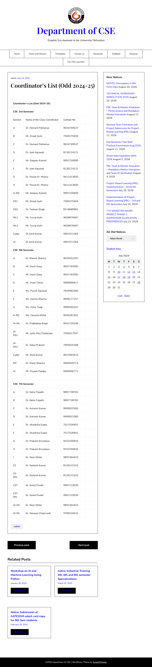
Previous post (21, 545)
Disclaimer (98, 53)
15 (108, 277)
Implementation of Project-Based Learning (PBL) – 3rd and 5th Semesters (123, 200)
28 (138, 282)
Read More (19, 590)
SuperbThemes (100, 662)
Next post (83, 545)
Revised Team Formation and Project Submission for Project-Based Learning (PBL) (123, 128)
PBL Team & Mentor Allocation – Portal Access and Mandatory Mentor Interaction (123, 111)
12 (128, 272)
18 (123, 277)
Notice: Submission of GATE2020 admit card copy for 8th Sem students (28, 616)
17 (118, 277)
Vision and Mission (37, 53)
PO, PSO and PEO (76, 62)
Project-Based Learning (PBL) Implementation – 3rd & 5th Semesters (122, 187)
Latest (17, 526)
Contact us (79, 53)
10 (118, 272)
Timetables (60, 53)
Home (17, 53)
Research (134, 53)
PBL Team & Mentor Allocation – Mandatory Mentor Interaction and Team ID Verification (123, 169)
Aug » (127, 295)
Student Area (113, 248)
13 (133, 272)
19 (128, 277)
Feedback (116, 53)
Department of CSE (76, 30)
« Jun (119, 295)
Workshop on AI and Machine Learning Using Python (26, 575)
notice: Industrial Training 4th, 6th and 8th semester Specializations (74, 575)
